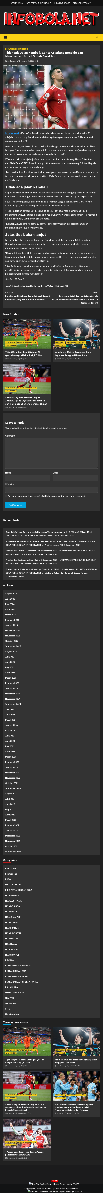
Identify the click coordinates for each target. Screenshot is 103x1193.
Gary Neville (31, 286)
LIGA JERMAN (11, 949)
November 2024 (12, 699)
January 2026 (11, 625)
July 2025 (9, 656)
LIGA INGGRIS (22, 49)
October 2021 (12, 846)
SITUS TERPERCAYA (82, 3)
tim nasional (10, 1003)
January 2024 (11, 725)
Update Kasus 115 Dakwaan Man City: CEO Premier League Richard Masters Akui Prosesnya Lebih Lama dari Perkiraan (74, 1107)
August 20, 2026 (22, 359)
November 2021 (12, 841)
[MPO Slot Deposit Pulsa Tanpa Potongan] (54, 1183)
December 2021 (12, 835)
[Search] (96, 37)
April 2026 (10, 609)
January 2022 (11, 830)
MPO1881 (10, 960)
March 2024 (10, 720)
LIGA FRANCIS (12, 928)
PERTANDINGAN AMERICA (18, 965)
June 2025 (10, 662)
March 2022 (10, 820)
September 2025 (13, 646)
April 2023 (10, 751)
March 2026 (10, 614)
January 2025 (11, 688)
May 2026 (9, 604)
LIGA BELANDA (12, 906)
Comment (10, 435)
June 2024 (10, 714)
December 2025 (12, 630)
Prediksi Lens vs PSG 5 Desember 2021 (57, 535)
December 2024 (12, 693)
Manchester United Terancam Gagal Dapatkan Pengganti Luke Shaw (73, 354)
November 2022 (12, 778)
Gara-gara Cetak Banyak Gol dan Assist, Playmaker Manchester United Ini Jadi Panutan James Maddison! (75, 297)
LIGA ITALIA (11, 944)
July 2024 (9, 709)
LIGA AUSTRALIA (13, 901)
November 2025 (12, 635)
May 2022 (9, 809)
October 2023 (12, 730)
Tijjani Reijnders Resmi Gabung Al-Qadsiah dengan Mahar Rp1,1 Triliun (23, 354)
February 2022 (12, 825)
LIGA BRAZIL (11, 911)
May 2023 (9, 746)
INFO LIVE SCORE (62, 3)
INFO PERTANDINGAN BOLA (38, 3)
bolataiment (11, 874)
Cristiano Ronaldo (17, 286)
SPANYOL (9, 998)
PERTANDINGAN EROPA (16, 976)
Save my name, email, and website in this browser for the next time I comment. (47, 496)
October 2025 (12, 641)
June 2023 (10, 741)
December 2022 (12, 772)
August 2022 (11, 793)
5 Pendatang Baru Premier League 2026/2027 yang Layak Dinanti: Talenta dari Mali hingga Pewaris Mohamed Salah (26, 400)
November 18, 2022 (26, 61)
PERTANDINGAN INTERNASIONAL (21, 982)
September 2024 (13, 704)
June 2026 (10, 599)
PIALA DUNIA (11, 987)
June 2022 (10, 804)
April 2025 (10, 672)
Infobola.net (12, 133)
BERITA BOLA (17, 3)
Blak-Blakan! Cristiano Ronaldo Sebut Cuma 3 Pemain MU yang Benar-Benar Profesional (27, 296)
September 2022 (13, 788)
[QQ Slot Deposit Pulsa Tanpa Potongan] (55, 1191)
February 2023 (12, 762)
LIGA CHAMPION (13, 917)
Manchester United (45, 286)
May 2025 (9, 667)
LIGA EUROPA (11, 922)
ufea (7, 1009)
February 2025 (12, 683)
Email (56, 472)
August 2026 (11, 593)
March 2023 (10, 757)
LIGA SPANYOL (12, 955)
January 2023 (11, 767)
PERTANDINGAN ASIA (15, 971)
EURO (8, 879)
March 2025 (10, 678)
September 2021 (13, 851)
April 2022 (10, 814)
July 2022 (9, 799)
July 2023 (9, 735)
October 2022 (12, 783)
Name (8, 472)
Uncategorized (12, 1014)
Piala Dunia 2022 (61, 286)
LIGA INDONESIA (13, 933)
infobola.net (12, 61)
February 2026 (12, 620)
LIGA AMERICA (12, 895)
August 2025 (11, 651)
